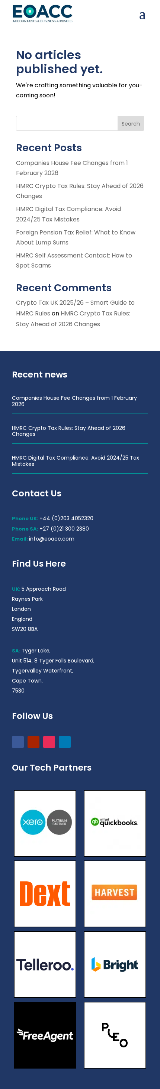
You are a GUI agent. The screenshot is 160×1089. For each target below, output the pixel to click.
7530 (18, 690)
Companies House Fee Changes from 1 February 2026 (74, 401)
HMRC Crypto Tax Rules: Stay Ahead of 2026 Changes (68, 431)
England (22, 619)
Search (131, 123)
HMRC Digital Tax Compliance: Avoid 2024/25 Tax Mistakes (75, 461)
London (21, 609)
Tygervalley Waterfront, (42, 670)
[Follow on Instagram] (49, 742)
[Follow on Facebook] (18, 742)
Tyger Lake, (36, 650)
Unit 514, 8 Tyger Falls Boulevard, (53, 660)
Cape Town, (27, 680)
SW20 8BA (25, 629)
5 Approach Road (44, 589)
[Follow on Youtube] (33, 742)
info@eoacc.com (51, 538)
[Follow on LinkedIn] (65, 742)
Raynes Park (27, 599)
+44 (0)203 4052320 (66, 518)
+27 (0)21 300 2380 (64, 528)
